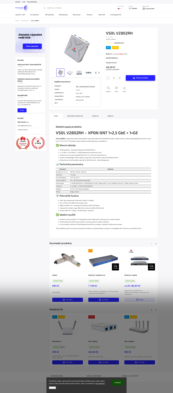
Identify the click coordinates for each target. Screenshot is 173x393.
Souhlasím (118, 383)
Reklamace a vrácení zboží (130, 376)
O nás (23, 2)
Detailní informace (112, 58)
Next (156, 244)
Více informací (100, 384)
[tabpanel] (68, 275)
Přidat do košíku (142, 78)
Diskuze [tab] (110, 116)
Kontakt (17, 2)
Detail (141, 300)
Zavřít (151, 95)
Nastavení (52, 388)
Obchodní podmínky (57, 376)
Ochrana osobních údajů (93, 376)
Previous (152, 244)
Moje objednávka (32, 2)
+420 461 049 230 (23, 130)
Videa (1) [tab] (95, 116)
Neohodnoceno (119, 43)
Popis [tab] (56, 116)
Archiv (22, 110)
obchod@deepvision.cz (25, 126)
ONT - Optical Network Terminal (85, 87)
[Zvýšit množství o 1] (119, 78)
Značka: (111, 39)
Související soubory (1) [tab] (75, 116)
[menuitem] (21, 15)
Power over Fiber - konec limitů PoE (29, 64)
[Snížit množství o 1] (108, 78)
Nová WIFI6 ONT (23, 95)
